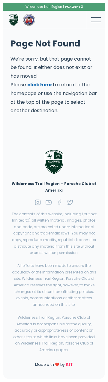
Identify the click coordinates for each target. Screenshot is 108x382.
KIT (69, 364)
